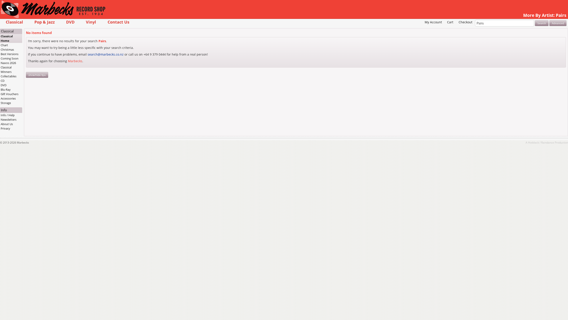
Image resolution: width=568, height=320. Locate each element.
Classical (14, 22)
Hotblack (533, 142)
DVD (70, 22)
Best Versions (9, 54)
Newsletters (8, 120)
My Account (433, 22)
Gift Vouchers (9, 94)
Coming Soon (9, 58)
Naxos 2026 (8, 63)
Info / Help (8, 115)
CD (2, 81)
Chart (4, 45)
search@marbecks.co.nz (106, 54)
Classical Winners (6, 69)
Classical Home (7, 38)
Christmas (7, 50)
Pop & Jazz (44, 22)
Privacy (5, 128)
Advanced (558, 23)
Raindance (547, 142)
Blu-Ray (6, 90)
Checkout (465, 22)
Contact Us (118, 22)
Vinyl (91, 22)
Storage (6, 103)
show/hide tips (37, 75)
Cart (450, 22)
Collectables (8, 76)
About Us (7, 124)
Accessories (8, 98)
